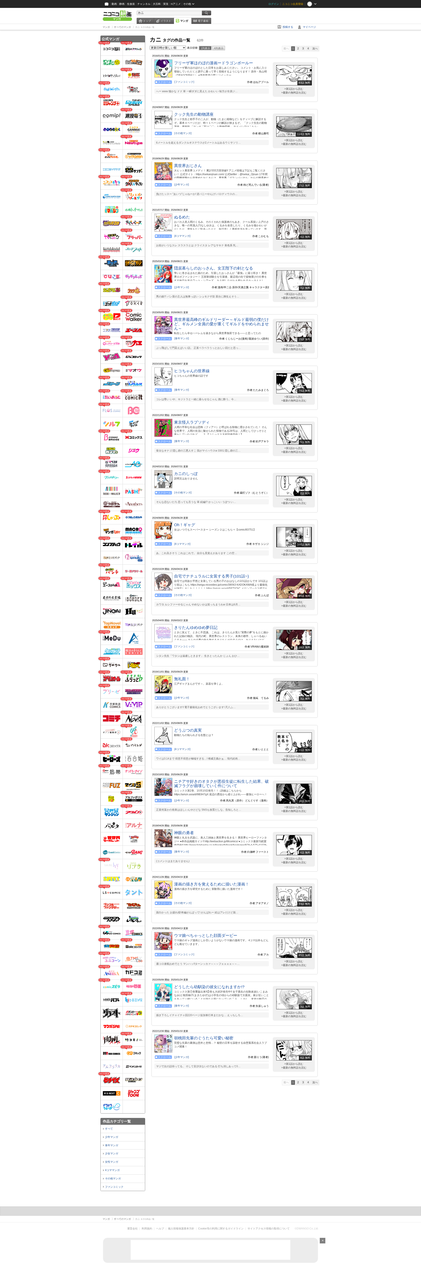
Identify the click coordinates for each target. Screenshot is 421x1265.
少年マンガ (111, 1137)
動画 (114, 4)
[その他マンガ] (182, 133)
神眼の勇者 (184, 833)
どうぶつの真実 (188, 730)
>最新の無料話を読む (294, 92)
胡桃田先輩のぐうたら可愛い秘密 (203, 1038)
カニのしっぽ (186, 473)
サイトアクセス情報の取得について (269, 1228)
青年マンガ (111, 1145)
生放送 (131, 4)
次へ (315, 48)
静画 (122, 4)
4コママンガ (112, 1170)
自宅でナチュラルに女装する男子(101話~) (211, 576)
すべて (109, 1128)
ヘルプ (160, 1228)
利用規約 (147, 1228)
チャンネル (143, 4)
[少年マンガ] (181, 184)
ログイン (273, 4)
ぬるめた (182, 217)
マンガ (184, 20)
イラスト (166, 20)
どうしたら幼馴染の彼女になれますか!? (209, 987)
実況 (165, 4)
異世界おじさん (188, 166)
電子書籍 (203, 20)
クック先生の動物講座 (194, 114)
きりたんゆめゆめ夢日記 (196, 627)
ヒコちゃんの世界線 (192, 371)
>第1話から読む (293, 88)
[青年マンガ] (181, 338)
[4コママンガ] (182, 236)
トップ (147, 20)
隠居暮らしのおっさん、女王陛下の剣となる (213, 268)
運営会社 (132, 1228)
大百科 (157, 4)
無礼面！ (182, 679)
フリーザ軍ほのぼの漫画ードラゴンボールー (213, 63)
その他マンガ (113, 1178)
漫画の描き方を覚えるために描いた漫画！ (211, 884)
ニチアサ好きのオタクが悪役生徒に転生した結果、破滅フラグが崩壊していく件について (221, 783)
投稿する (288, 27)
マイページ (309, 27)
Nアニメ (176, 4)
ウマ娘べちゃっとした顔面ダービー (205, 935)
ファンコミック (114, 1186)
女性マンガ (111, 1161)
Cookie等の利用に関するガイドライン (221, 1228)
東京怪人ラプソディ (192, 422)
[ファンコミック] (184, 81)
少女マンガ (111, 1153)
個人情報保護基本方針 (181, 1228)
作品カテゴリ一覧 (117, 1121)
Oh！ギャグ (184, 525)
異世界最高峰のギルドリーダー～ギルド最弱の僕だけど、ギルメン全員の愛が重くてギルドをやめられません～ (221, 324)
